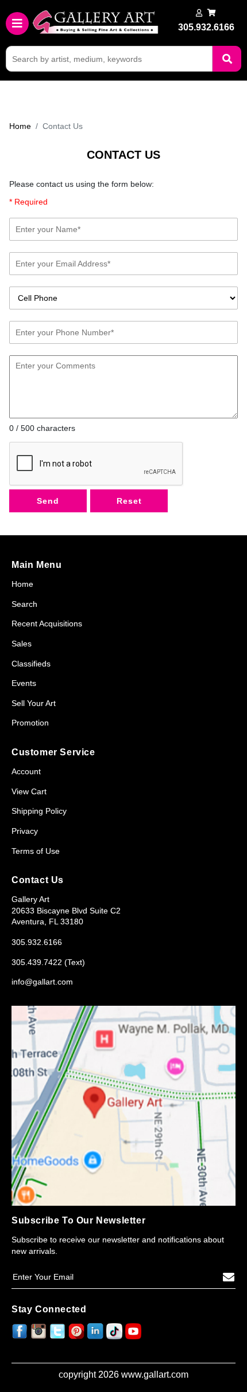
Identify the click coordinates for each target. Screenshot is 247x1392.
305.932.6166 (36, 942)
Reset (129, 500)
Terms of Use (35, 851)
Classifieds (31, 663)
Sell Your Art (33, 703)
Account (26, 771)
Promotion (30, 722)
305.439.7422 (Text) (48, 962)
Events (23, 683)
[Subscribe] (228, 1277)
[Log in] (199, 13)
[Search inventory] (227, 59)
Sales (21, 643)
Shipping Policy (39, 810)
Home (20, 126)
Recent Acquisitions (46, 623)
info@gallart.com (42, 981)
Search (24, 604)
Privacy (24, 831)
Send (48, 500)
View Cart (29, 791)
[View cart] (211, 13)
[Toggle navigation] (17, 23)
